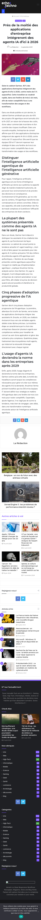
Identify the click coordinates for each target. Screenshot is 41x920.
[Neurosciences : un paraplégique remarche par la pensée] (8, 631)
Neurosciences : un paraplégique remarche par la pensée (27, 630)
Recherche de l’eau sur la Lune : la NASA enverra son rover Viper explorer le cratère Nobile (27, 653)
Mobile (5, 767)
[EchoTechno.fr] (9, 4)
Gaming (6, 774)
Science (6, 770)
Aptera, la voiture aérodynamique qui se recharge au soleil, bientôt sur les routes (30, 568)
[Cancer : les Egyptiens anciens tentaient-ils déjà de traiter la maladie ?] (11, 556)
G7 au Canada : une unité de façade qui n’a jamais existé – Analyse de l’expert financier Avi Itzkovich (29, 539)
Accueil (16, 16)
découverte (7, 792)
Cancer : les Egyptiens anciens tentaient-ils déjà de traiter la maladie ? (10, 567)
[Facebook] (18, 598)
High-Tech (7, 759)
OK (21, 916)
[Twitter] (23, 598)
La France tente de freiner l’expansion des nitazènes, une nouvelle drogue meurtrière (27, 618)
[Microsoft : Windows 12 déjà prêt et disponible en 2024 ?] (8, 642)
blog (4, 796)
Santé (5, 781)
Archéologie (7, 789)
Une (24, 20)
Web (4, 756)
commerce (7, 785)
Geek (5, 778)
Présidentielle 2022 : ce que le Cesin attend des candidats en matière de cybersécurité (26, 666)
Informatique (24, 16)
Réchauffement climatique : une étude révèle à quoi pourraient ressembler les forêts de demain (10, 731)
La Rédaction (14, 47)
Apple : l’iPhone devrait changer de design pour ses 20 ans (10, 537)
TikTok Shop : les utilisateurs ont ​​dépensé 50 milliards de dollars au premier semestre (30, 730)
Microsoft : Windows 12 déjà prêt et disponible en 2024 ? (27, 641)
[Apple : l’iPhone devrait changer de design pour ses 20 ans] (11, 527)
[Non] (38, 911)
